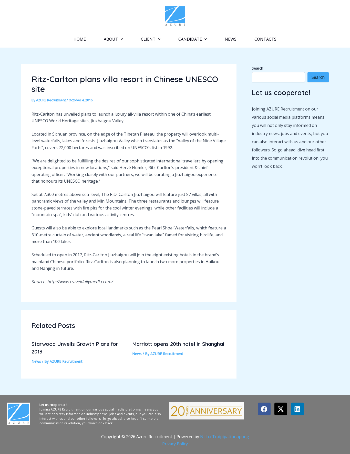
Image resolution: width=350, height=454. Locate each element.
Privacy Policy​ (175, 444)
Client (148, 39)
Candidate (190, 39)
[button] (113, 39)
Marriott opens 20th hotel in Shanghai (178, 344)
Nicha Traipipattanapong (224, 436)
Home (80, 39)
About (111, 39)
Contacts (265, 39)
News (230, 39)
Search (257, 68)
